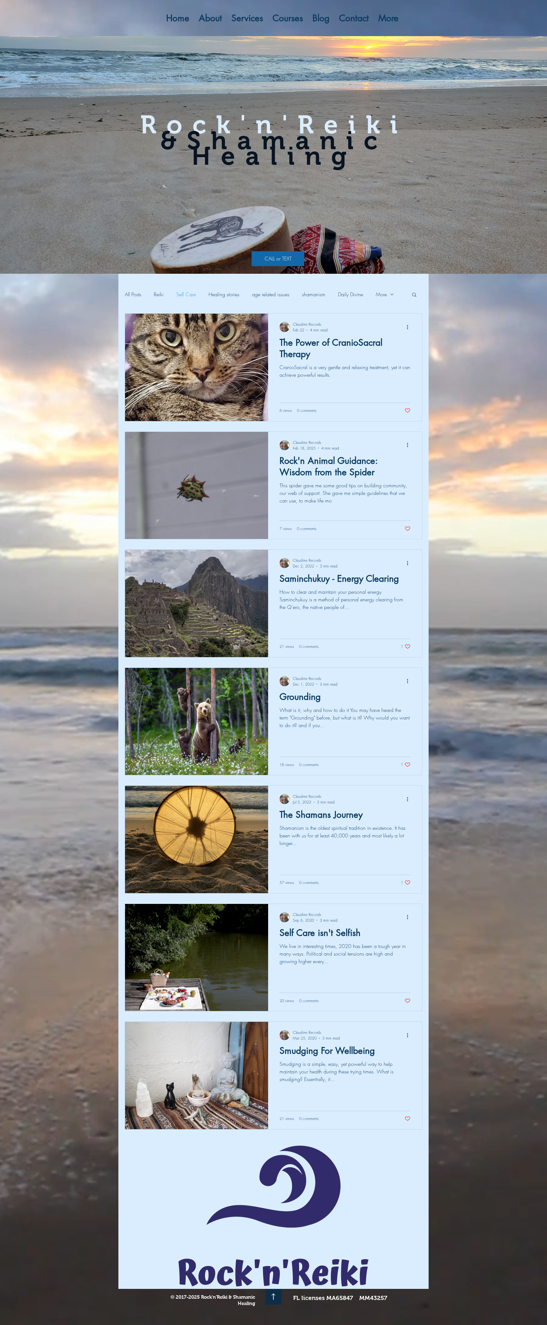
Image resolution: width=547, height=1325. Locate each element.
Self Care (186, 294)
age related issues (270, 294)
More (381, 294)
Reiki (159, 294)
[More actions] (409, 327)
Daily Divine (350, 294)
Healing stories (224, 294)
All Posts (133, 294)
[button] (414, 295)
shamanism (313, 294)
